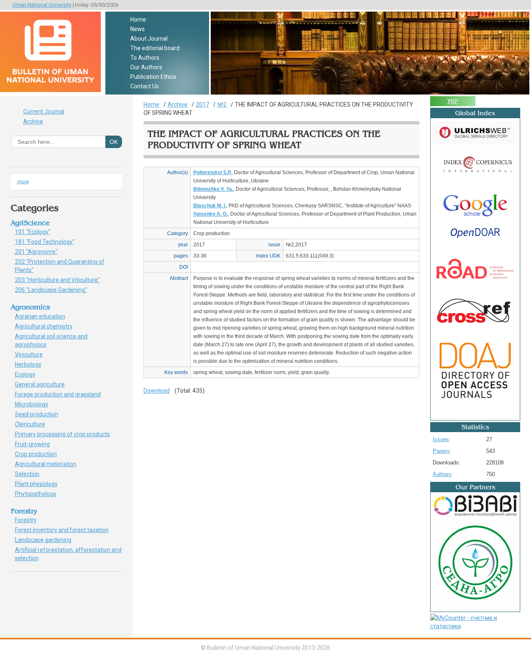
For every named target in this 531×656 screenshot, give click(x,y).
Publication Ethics (153, 76)
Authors (442, 474)
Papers (441, 451)
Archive (33, 121)
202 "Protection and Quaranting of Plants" (60, 265)
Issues (441, 439)
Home (138, 19)
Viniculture (32, 354)
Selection (32, 474)
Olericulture (34, 424)
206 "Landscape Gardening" (55, 290)
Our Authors (146, 67)
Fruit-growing (37, 444)
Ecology (28, 374)
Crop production (40, 454)
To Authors (144, 57)
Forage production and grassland (61, 394)
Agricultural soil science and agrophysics (51, 340)
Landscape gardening (47, 540)
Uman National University (41, 5)
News (137, 29)
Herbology (31, 364)
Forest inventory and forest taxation (64, 530)
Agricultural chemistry (48, 326)
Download (157, 390)
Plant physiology (41, 484)
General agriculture (44, 384)
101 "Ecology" (37, 231)
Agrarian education (43, 316)
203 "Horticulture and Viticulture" (62, 280)
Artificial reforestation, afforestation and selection (68, 554)
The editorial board (155, 48)
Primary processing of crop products (67, 434)
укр (452, 101)
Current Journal (43, 111)
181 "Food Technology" (49, 241)
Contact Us (144, 86)
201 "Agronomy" (42, 251)
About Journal (149, 38)
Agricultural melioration (48, 464)
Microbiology (36, 404)
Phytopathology (38, 494)
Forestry (28, 520)
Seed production (39, 414)
